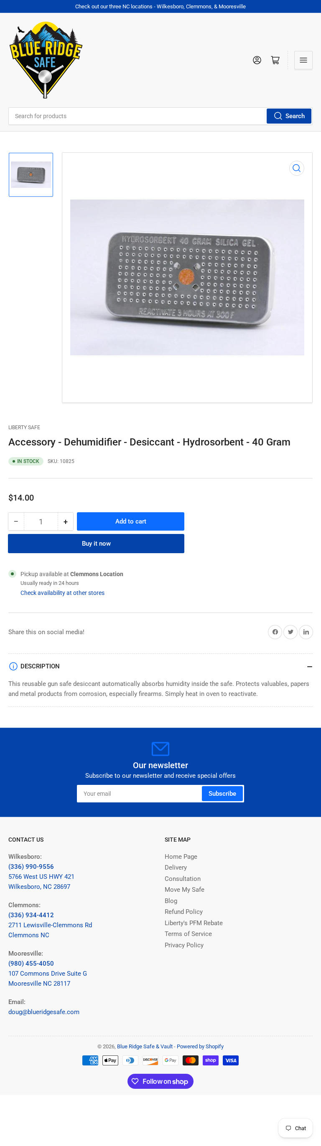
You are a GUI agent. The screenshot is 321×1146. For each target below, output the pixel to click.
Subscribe (222, 793)
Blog (171, 901)
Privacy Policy (184, 945)
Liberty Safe (24, 427)
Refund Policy (184, 912)
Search (295, 116)
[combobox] (160, 116)
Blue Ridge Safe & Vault (145, 1046)
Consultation (183, 879)
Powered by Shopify (200, 1046)
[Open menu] (303, 60)
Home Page (181, 856)
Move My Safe (184, 889)
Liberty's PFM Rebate (194, 923)
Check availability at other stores (62, 592)
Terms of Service (188, 934)
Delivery (176, 867)
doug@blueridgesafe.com (43, 1012)
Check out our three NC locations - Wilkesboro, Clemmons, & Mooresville (160, 6)
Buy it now (96, 543)
